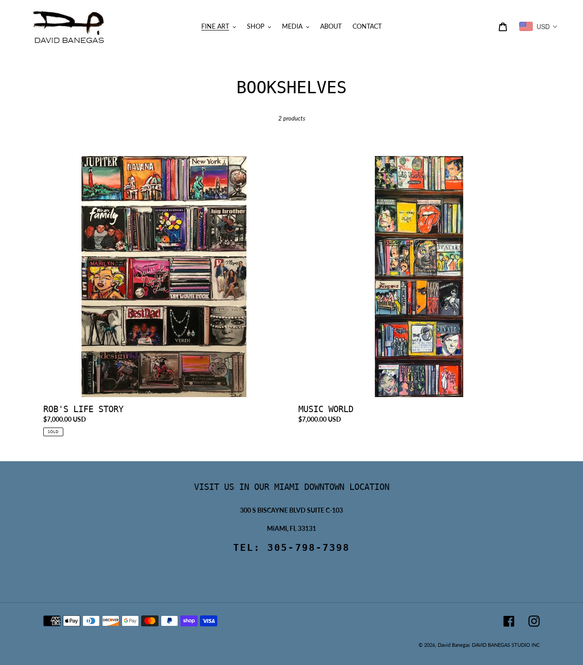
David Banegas (454, 645)
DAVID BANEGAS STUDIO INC (506, 645)
